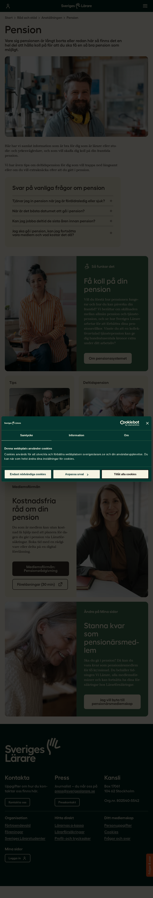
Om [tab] (126, 435)
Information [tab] (76, 435)
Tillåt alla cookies (125, 474)
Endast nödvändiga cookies (28, 474)
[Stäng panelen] (147, 423)
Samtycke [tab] (26, 435)
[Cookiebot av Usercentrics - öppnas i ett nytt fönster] (123, 423)
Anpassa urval (74, 474)
